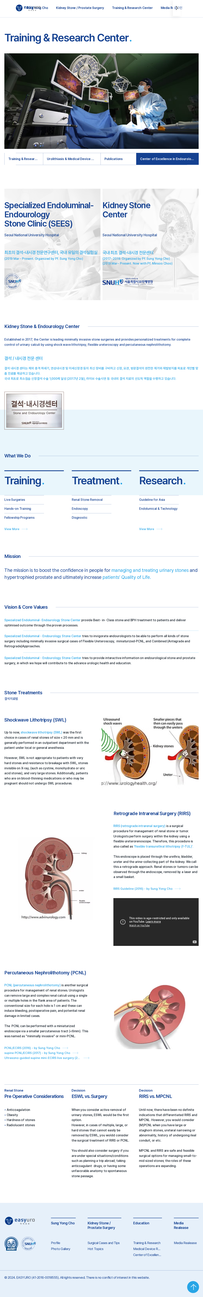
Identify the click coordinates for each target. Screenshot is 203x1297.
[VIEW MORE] (193, 1287)
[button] (80, 8)
